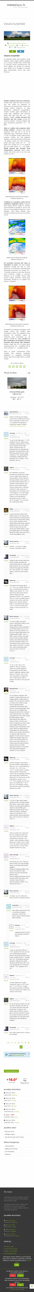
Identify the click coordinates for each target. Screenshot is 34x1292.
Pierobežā (13, 555)
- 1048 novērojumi (24, 555)
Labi (16, 1265)
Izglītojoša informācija (11, 1149)
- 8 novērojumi (25, 509)
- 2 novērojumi (25, 905)
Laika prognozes (11, 45)
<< (8, 1042)
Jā (20, 1275)
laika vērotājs (14, 855)
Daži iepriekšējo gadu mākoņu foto (17, 393)
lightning (12, 580)
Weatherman (14, 688)
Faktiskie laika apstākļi (11, 1249)
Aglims (12, 467)
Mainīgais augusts (10, 1134)
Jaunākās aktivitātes (12, 1089)
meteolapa (26, 45)
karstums (24, 43)
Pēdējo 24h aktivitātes (11, 1251)
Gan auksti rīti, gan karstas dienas (14, 1137)
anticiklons (19, 43)
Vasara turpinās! (12, 55)
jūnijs (11, 43)
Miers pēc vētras (10, 1093)
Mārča (16, 1117)
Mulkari (12, 826)
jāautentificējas (18, 1055)
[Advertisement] (17, 13)
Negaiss (14, 43)
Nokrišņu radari (9, 1246)
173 (19, 45)
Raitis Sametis (14, 541)
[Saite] (17, 383)
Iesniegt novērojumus (11, 1071)
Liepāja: (9, 1115)
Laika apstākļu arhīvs (11, 1253)
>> (28, 1047)
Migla (11, 509)
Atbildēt (6, 417)
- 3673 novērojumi (24, 580)
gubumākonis (14, 412)
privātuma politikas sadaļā (16, 1289)
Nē (13, 1275)
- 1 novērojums (26, 541)
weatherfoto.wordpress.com (18, 426)
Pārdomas (8, 1154)
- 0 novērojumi (25, 412)
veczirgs (12, 433)
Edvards (17, 925)
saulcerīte (15, 905)
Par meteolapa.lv (9, 1151)
